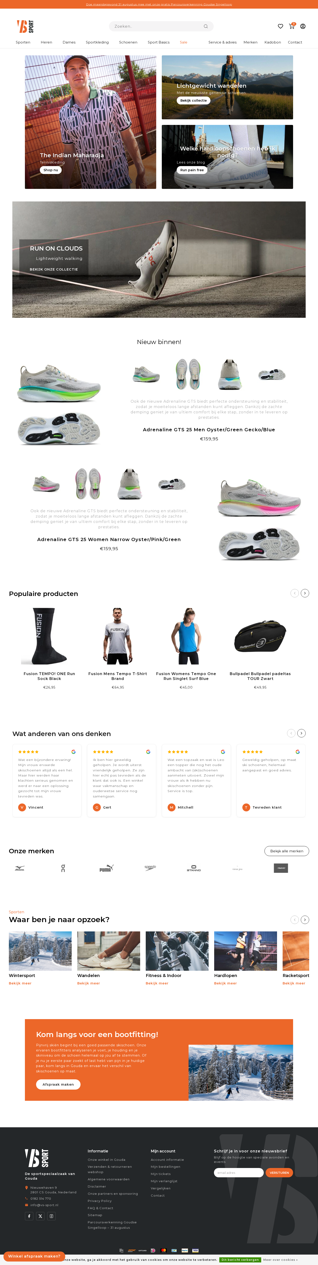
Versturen (279, 1173)
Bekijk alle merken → (286, 851)
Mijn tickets (161, 1174)
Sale (183, 42)
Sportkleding (97, 42)
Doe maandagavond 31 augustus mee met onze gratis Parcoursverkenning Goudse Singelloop (159, 4)
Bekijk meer (20, 983)
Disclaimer (97, 1186)
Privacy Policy (100, 1201)
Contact (295, 42)
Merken (250, 42)
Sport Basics (158, 42)
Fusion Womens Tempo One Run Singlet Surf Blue (186, 676)
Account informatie (167, 1159)
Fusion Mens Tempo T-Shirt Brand (117, 676)
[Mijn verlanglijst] (280, 26)
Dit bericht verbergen (240, 1260)
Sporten (23, 42)
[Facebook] (29, 1216)
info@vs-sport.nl (44, 1205)
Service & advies (223, 42)
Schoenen (128, 42)
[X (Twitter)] (40, 1216)
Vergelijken (161, 1188)
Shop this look (109, 560)
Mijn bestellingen (165, 1166)
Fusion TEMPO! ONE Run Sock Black (49, 676)
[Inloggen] (303, 26)
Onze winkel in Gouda (106, 1159)
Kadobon (272, 42)
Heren (46, 42)
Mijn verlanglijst (164, 1181)
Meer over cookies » (280, 1260)
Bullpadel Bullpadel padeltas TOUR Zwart (260, 676)
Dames (69, 42)
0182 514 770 (40, 1198)
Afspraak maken (58, 1084)
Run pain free (192, 170)
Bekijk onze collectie (54, 269)
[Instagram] (51, 1216)
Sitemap (95, 1215)
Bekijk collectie (193, 100)
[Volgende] (305, 593)
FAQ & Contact (100, 1208)
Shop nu (51, 170)
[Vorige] (295, 593)
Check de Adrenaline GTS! (209, 450)
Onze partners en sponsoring (113, 1193)
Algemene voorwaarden (109, 1179)
